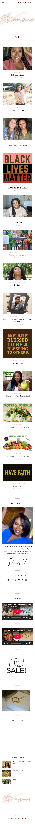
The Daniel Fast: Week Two (17, 427)
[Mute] (27, 618)
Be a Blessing (17, 363)
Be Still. (17, 285)
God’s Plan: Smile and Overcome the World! (17, 320)
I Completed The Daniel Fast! (17, 395)
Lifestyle (17, 72)
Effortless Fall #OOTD (19, 770)
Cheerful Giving (17, 110)
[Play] (5, 618)
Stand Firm (17, 222)
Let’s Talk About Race (17, 145)
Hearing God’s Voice (17, 255)
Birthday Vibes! (17, 75)
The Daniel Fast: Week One (17, 456)
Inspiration (18, 107)
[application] (17, 611)
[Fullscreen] (30, 618)
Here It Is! (17, 485)
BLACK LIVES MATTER (17, 187)
